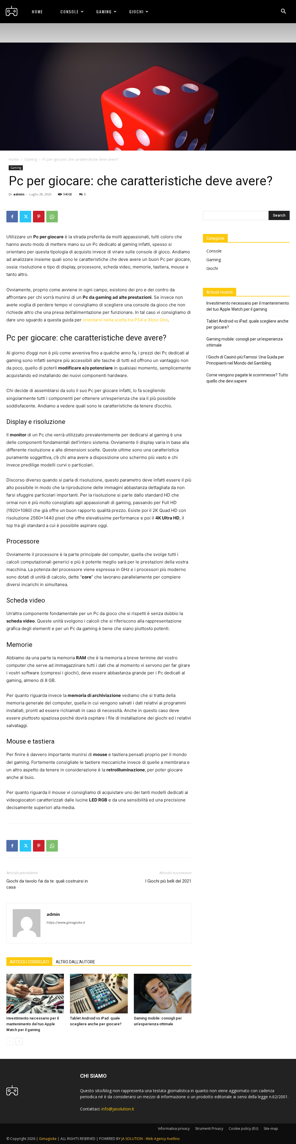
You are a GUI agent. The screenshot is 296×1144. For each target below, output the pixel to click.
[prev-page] (10, 1041)
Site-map (271, 1128)
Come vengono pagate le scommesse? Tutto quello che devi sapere (247, 378)
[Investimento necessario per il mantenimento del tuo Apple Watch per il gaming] (35, 993)
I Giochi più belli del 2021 (168, 881)
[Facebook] (12, 216)
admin (19, 194)
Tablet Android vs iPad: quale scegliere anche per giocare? (247, 324)
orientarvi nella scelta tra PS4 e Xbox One (125, 320)
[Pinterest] (39, 216)
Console (69, 11)
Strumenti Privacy (209, 1128)
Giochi (136, 11)
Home (37, 11)
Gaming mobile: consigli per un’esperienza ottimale (244, 342)
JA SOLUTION (132, 1138)
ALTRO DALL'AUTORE (75, 962)
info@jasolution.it (117, 1109)
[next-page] (19, 1041)
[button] (283, 12)
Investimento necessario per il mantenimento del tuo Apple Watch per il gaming (32, 1024)
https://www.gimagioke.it (66, 922)
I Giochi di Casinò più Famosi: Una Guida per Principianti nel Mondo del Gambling (245, 360)
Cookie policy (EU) (243, 1128)
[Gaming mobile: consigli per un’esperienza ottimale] (162, 993)
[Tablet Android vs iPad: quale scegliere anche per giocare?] (98, 993)
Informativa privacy (174, 1128)
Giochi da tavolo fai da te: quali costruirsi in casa (47, 884)
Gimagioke (48, 1138)
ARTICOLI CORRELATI (29, 962)
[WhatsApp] (52, 216)
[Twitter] (25, 216)
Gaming (104, 11)
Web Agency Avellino (163, 1138)
